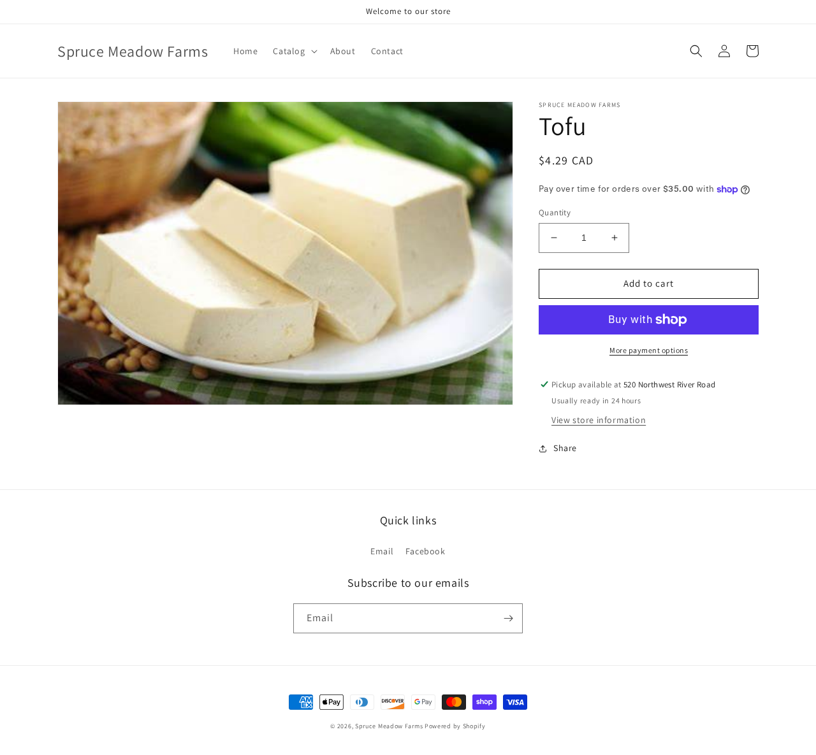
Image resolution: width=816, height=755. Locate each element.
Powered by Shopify (455, 726)
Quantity (555, 212)
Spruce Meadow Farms (390, 726)
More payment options (648, 350)
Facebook (425, 551)
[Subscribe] (508, 618)
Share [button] (565, 448)
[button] (293, 51)
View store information (598, 420)
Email (381, 551)
